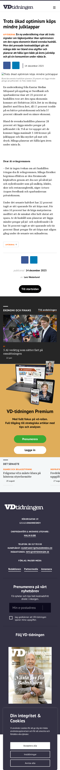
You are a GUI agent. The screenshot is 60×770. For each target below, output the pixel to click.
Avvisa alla (30, 763)
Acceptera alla (30, 745)
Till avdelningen (47, 310)
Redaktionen (14, 568)
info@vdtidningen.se (37, 552)
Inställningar (30, 754)
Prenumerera (30, 439)
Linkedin (30, 641)
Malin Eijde (30, 535)
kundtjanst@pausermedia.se (36, 548)
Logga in (30, 450)
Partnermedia (31, 568)
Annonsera (46, 568)
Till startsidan (30, 289)
